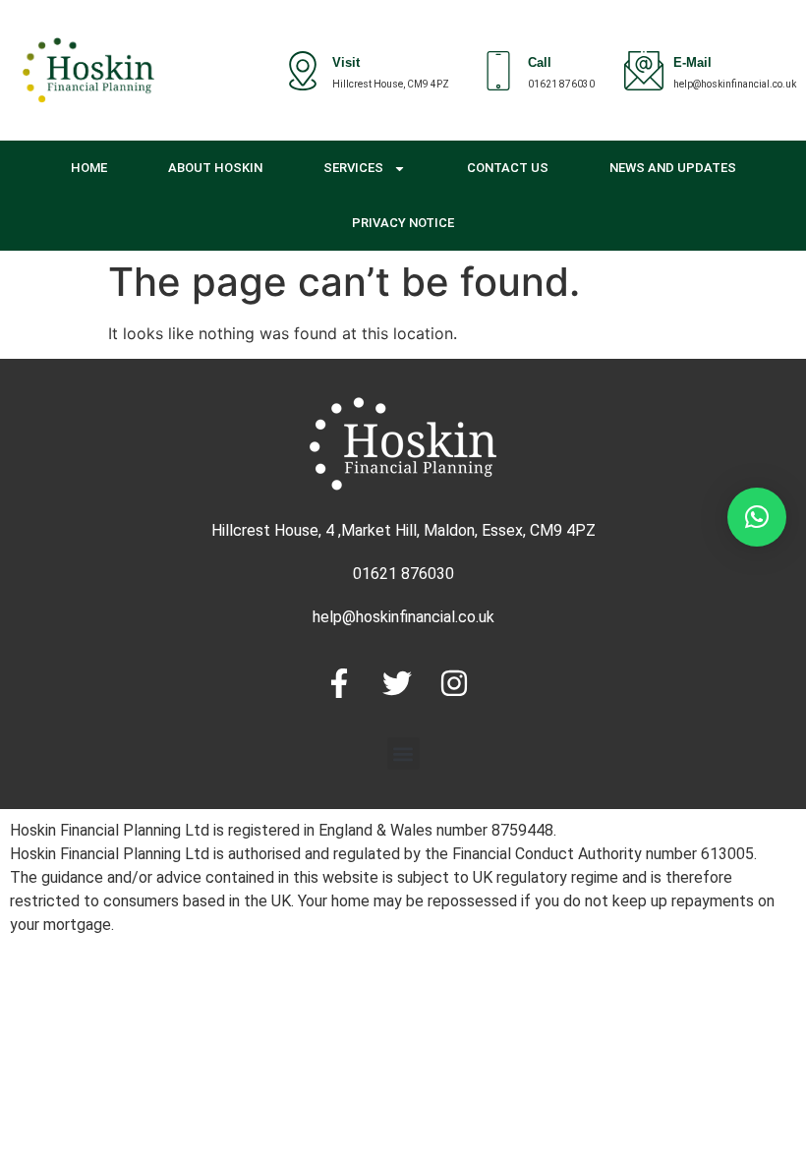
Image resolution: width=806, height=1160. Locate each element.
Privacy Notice (403, 222)
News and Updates (672, 167)
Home (89, 167)
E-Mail (692, 64)
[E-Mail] (643, 70)
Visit (346, 64)
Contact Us (507, 167)
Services (353, 167)
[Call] (498, 70)
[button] (403, 753)
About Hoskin (215, 167)
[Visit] (302, 70)
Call (539, 64)
